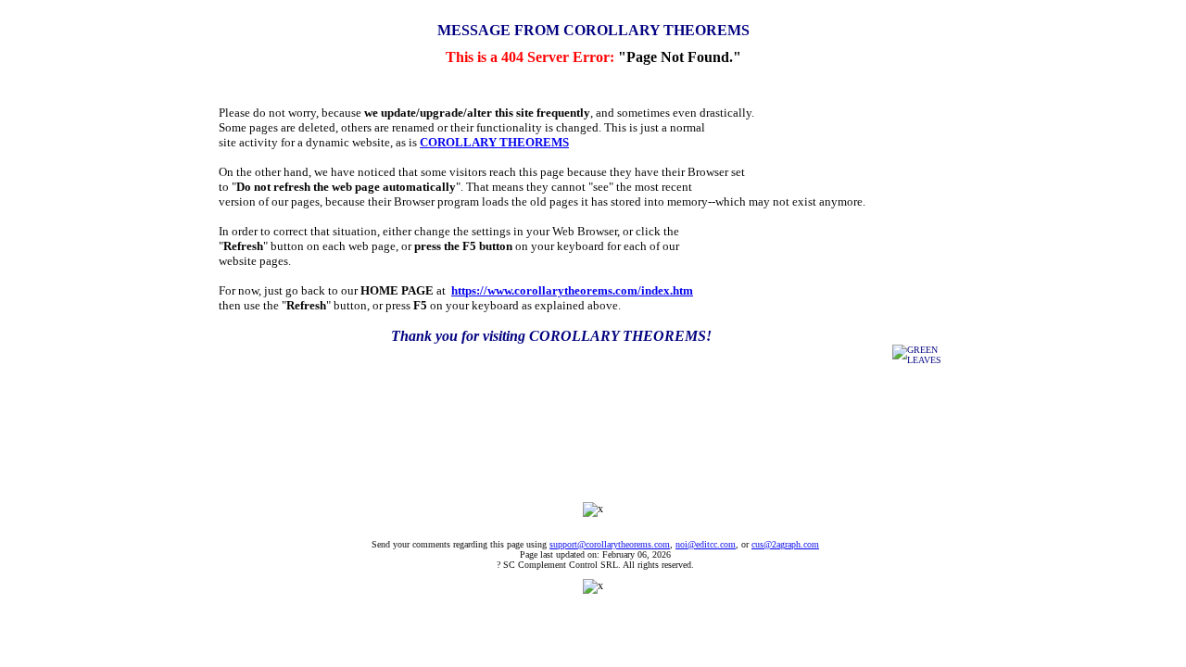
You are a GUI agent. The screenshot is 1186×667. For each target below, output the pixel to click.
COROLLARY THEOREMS (494, 142)
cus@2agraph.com (785, 544)
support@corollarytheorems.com (609, 544)
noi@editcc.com (705, 544)
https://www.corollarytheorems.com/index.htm (572, 290)
